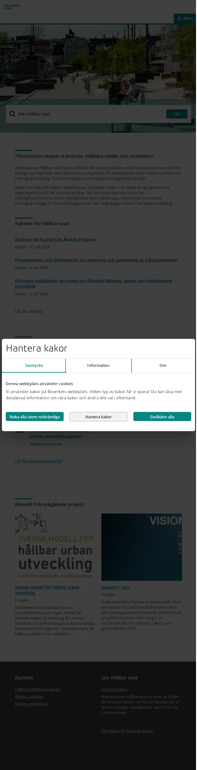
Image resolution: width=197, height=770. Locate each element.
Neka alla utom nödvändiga (35, 416)
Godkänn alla (162, 416)
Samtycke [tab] (34, 365)
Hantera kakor (98, 416)
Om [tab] (163, 365)
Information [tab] (98, 365)
